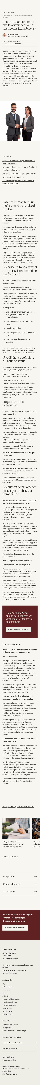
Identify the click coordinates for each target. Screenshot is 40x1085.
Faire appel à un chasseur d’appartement (21, 500)
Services (5, 993)
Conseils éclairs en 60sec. (11, 999)
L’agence (5, 984)
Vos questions (7, 1008)
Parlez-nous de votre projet (18, 629)
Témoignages (7, 1011)
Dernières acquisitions (9, 1002)
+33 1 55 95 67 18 (12, 958)
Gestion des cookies (9, 1060)
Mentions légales (8, 1057)
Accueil (4, 12)
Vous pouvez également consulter (18, 806)
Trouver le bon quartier (10, 1025)
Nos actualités (11, 12)
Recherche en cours (9, 1005)
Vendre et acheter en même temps (14, 1031)
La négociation (7, 1028)
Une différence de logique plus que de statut (19, 173)
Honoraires (6, 990)
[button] (20, 1043)
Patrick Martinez (8, 987)
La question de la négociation (13, 177)
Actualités (5, 996)
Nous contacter (7, 1014)
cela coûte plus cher (9, 526)
